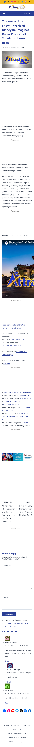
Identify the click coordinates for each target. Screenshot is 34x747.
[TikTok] (29, 2)
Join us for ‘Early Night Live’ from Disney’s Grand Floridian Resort (25, 508)
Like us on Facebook (11, 404)
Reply (7, 661)
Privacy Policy (17, 729)
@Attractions (25, 398)
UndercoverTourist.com (11, 346)
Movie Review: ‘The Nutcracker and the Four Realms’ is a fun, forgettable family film (8, 511)
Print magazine (23, 395)
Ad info (23, 737)
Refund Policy (13, 737)
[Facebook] (5, 2)
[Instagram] (12, 2)
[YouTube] (15, 2)
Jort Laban (9, 642)
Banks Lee (7, 47)
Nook (26, 422)
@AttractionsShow (13, 401)
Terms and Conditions (17, 733)
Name (6, 597)
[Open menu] (4, 13)
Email (6, 607)
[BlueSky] (22, 2)
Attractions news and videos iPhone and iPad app (15, 416)
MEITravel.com (18, 340)
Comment (7, 566)
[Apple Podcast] (25, 2)
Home (6, 725)
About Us (15, 725)
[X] (8, 2)
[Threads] (18, 2)
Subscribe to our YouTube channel (17, 392)
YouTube (6, 363)
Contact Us (25, 725)
